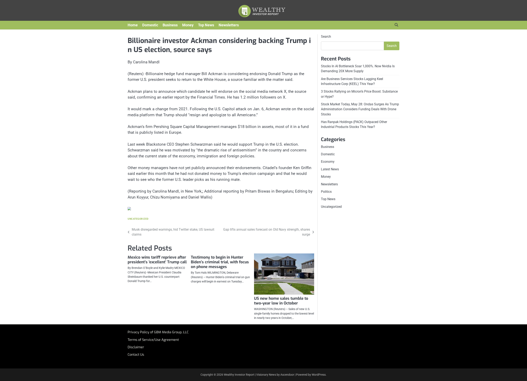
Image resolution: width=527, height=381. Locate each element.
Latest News (330, 169)
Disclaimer (136, 347)
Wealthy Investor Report (239, 374)
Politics (326, 192)
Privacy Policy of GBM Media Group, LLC (158, 332)
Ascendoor (287, 374)
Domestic (150, 25)
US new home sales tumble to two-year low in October (281, 301)
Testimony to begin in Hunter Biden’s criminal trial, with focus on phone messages (220, 262)
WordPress (319, 374)
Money (188, 25)
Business (170, 25)
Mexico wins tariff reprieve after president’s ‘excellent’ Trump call (157, 260)
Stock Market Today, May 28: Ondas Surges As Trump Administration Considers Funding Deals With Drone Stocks (360, 109)
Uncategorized (138, 219)
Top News (206, 25)
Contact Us (136, 354)
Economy (328, 162)
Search (326, 36)
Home (133, 25)
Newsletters (229, 25)
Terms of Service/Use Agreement (153, 340)
